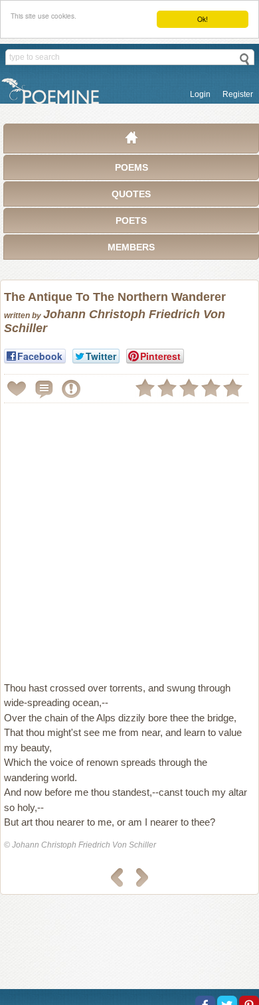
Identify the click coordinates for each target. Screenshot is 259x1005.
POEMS (131, 167)
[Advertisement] (129, 536)
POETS (131, 220)
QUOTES (131, 194)
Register (237, 94)
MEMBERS (131, 247)
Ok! (202, 19)
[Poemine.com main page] (131, 141)
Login (200, 94)
